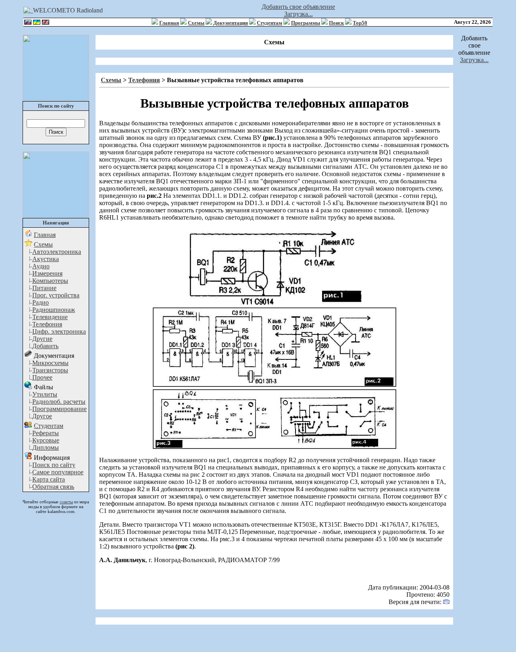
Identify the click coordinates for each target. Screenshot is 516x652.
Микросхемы (50, 362)
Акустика (45, 258)
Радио (40, 302)
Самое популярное (57, 472)
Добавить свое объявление (298, 6)
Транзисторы (50, 370)
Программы (305, 23)
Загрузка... (298, 13)
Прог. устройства (55, 295)
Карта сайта (48, 479)
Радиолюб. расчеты (58, 401)
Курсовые (45, 440)
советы (66, 501)
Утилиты (44, 394)
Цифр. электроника (59, 331)
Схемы (196, 23)
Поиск (336, 23)
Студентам (269, 23)
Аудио (41, 266)
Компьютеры (50, 280)
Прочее (42, 377)
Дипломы (45, 447)
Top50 (360, 23)
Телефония (47, 324)
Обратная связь (53, 486)
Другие (42, 338)
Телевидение (50, 317)
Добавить (45, 346)
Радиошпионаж (53, 309)
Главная (169, 23)
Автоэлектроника (56, 251)
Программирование (59, 408)
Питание (44, 287)
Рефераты (45, 433)
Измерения (47, 273)
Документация (230, 23)
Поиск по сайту (53, 464)
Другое (42, 416)
